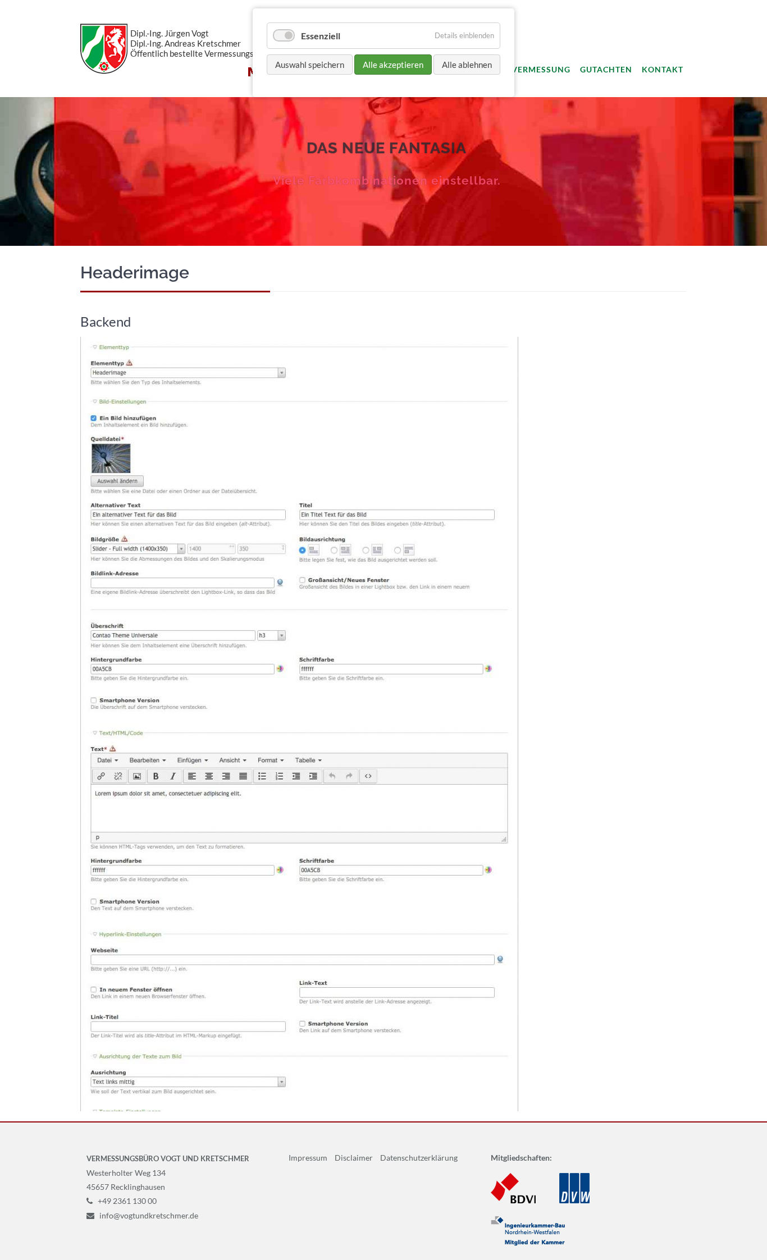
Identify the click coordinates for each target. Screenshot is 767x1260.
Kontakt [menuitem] (662, 69)
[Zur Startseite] (103, 48)
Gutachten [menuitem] (606, 69)
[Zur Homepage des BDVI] (513, 1200)
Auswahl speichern (309, 64)
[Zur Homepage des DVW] (574, 1200)
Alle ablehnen (467, 64)
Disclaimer (354, 1157)
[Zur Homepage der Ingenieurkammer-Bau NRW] (528, 1243)
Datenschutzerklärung (419, 1157)
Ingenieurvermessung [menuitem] (517, 69)
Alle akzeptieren (393, 64)
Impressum (308, 1157)
